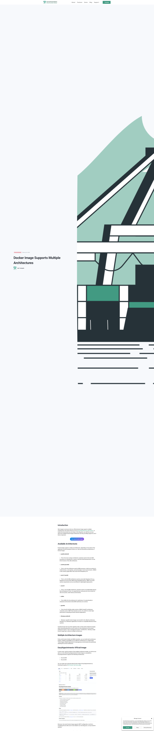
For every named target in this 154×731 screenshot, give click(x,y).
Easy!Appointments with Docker (85, 530)
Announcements (17, 252)
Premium (107, 2)
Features (79, 2)
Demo (86, 2)
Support (96, 2)
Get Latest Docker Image (77, 539)
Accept (127, 727)
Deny (137, 727)
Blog (91, 2)
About (73, 2)
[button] (151, 718)
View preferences (147, 727)
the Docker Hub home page (74, 665)
